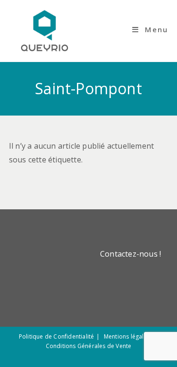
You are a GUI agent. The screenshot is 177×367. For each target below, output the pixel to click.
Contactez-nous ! (130, 254)
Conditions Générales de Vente (89, 346)
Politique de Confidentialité (56, 336)
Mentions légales (127, 336)
